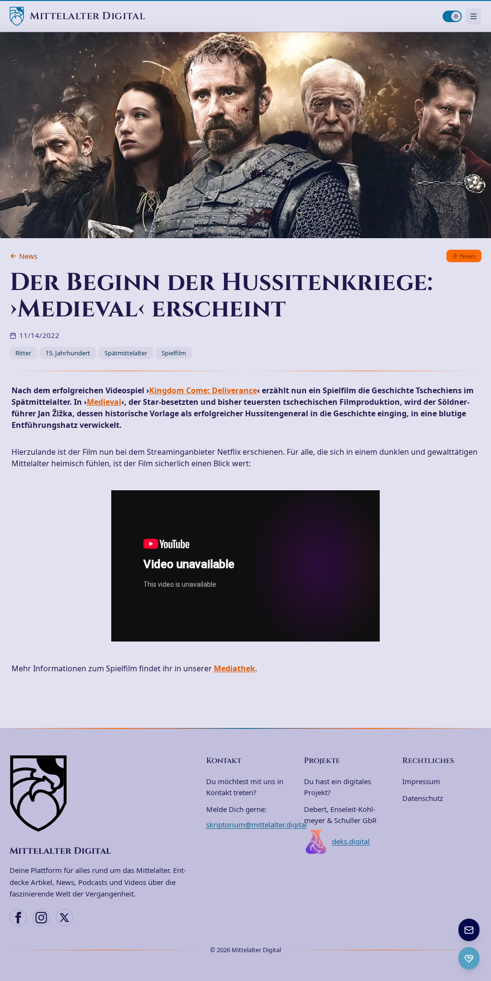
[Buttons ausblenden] (478, 919)
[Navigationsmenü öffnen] (473, 16)
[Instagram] (41, 917)
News (28, 256)
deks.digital (351, 841)
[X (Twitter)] (64, 917)
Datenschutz (422, 798)
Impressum (421, 781)
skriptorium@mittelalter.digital (256, 824)
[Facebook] (18, 917)
